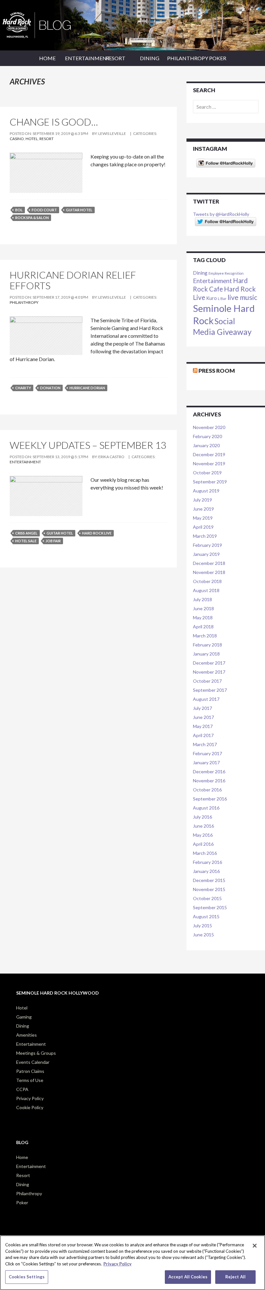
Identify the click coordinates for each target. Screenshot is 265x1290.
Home (47, 58)
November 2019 (209, 463)
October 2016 (207, 789)
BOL (19, 210)
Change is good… (54, 121)
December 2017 (209, 663)
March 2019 (205, 536)
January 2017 (206, 762)
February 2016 (207, 862)
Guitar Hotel (79, 210)
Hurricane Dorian (87, 388)
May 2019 (203, 518)
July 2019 (202, 499)
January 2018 (206, 653)
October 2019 (207, 472)
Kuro (211, 298)
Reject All (235, 1276)
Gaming (24, 1017)
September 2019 (210, 481)
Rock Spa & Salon (32, 217)
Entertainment (81, 58)
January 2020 (206, 445)
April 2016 (203, 844)
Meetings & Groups (36, 1053)
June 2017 (203, 717)
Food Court (44, 210)
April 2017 (203, 735)
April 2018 (203, 626)
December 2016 (209, 771)
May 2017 (203, 726)
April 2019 (203, 527)
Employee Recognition (226, 273)
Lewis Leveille (112, 133)
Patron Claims (30, 1071)
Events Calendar (32, 1062)
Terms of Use (29, 1080)
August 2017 (206, 699)
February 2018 (207, 644)
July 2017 (202, 708)
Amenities (26, 1035)
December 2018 (209, 563)
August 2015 (206, 916)
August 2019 (206, 490)
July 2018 (202, 599)
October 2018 (207, 581)
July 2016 (202, 817)
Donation (50, 388)
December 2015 (209, 880)
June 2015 (203, 934)
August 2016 (206, 807)
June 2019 (203, 509)
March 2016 (205, 853)
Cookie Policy (29, 1107)
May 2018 (203, 617)
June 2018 (203, 608)
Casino (17, 138)
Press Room (216, 370)
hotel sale (26, 541)
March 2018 (205, 635)
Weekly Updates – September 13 (88, 445)
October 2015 (207, 898)
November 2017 (209, 672)
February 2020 (207, 436)
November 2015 (209, 889)
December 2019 (209, 454)
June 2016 (203, 826)
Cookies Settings (27, 1276)
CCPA (22, 1089)
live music (242, 297)
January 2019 (206, 554)
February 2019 (207, 545)
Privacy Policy (30, 1098)
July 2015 (202, 925)
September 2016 (210, 798)
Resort (115, 58)
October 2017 (207, 681)
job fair (53, 541)
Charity (23, 388)
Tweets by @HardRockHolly (221, 214)
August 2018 (206, 590)
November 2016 (209, 780)
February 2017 (207, 753)
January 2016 (206, 871)
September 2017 (210, 690)
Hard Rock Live (96, 533)
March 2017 (205, 744)
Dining (149, 58)
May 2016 (203, 835)
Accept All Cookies (187, 1276)
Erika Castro (111, 456)
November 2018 (209, 572)
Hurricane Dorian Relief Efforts (73, 280)
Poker (217, 58)
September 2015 (210, 907)
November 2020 (209, 427)
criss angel (26, 533)
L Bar (222, 298)
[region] (132, 1262)
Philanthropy (183, 58)
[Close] (255, 1246)
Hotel (32, 138)
